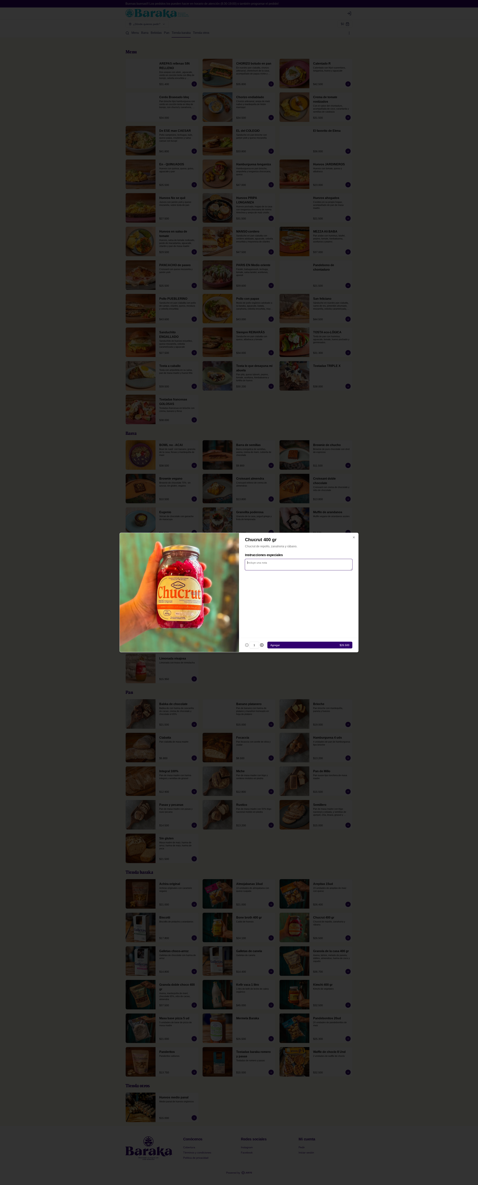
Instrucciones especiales (264, 555)
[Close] (353, 537)
